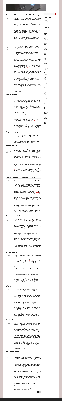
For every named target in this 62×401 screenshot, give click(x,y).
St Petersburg (11, 252)
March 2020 (45, 49)
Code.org (37, 192)
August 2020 (45, 43)
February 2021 (45, 35)
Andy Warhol (31, 260)
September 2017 (46, 82)
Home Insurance (12, 43)
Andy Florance (28, 67)
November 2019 (46, 53)
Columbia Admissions (29, 300)
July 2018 (45, 69)
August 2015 (45, 113)
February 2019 (45, 63)
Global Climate (11, 94)
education (7, 137)
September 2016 (46, 97)
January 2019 (45, 64)
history (7, 325)
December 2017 (46, 78)
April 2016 (45, 103)
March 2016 (45, 104)
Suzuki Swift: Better (14, 216)
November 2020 (46, 39)
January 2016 (45, 107)
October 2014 (45, 123)
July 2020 (45, 44)
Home (51, 1)
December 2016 (46, 93)
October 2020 (45, 40)
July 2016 (45, 99)
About (55, 1)
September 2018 (46, 68)
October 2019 (45, 54)
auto (6, 221)
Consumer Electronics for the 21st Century (22, 15)
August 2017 (45, 83)
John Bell (15, 169)
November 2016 (46, 94)
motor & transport (9, 221)
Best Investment (12, 351)
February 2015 (45, 118)
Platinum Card (11, 146)
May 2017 (45, 87)
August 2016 (45, 98)
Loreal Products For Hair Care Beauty (20, 177)
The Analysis (11, 320)
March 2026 (45, 30)
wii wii (8, 1)
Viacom (25, 259)
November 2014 (46, 122)
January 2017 (45, 92)
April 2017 (45, 88)
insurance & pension (8, 151)
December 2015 (46, 108)
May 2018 (45, 72)
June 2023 (45, 34)
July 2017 (45, 84)
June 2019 (45, 59)
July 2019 (45, 58)
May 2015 (45, 117)
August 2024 (45, 33)
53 (23, 392)
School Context (12, 132)
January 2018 (45, 77)
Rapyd (32, 220)
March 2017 (45, 89)
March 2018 (45, 74)
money (7, 152)
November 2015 (46, 109)
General (7, 18)
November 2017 (46, 79)
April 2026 (45, 29)
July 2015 (45, 114)
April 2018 (45, 73)
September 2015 (46, 112)
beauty (7, 357)
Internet (9, 286)
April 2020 (45, 48)
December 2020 (46, 38)
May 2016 (45, 102)
